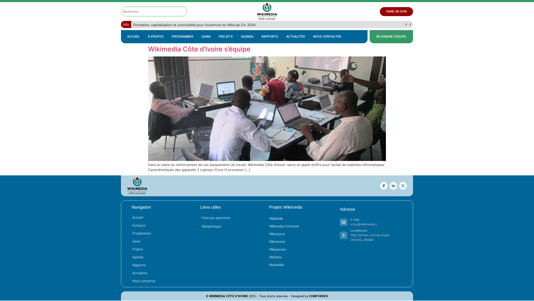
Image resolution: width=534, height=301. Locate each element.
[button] (410, 24)
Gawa (206, 36)
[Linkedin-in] (393, 186)
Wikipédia (276, 219)
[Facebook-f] (384, 186)
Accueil (133, 36)
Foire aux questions (216, 218)
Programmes (182, 36)
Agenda (247, 36)
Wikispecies (277, 249)
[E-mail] (343, 222)
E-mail (354, 220)
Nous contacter (327, 36)
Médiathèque (211, 226)
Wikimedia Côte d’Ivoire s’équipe (199, 49)
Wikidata (275, 257)
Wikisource (277, 234)
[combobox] (150, 11)
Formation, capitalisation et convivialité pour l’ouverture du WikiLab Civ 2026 (195, 25)
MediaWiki (276, 265)
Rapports (270, 36)
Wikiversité (277, 242)
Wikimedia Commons (284, 226)
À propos (156, 36)
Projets (226, 36)
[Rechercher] (184, 11)
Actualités (295, 36)
